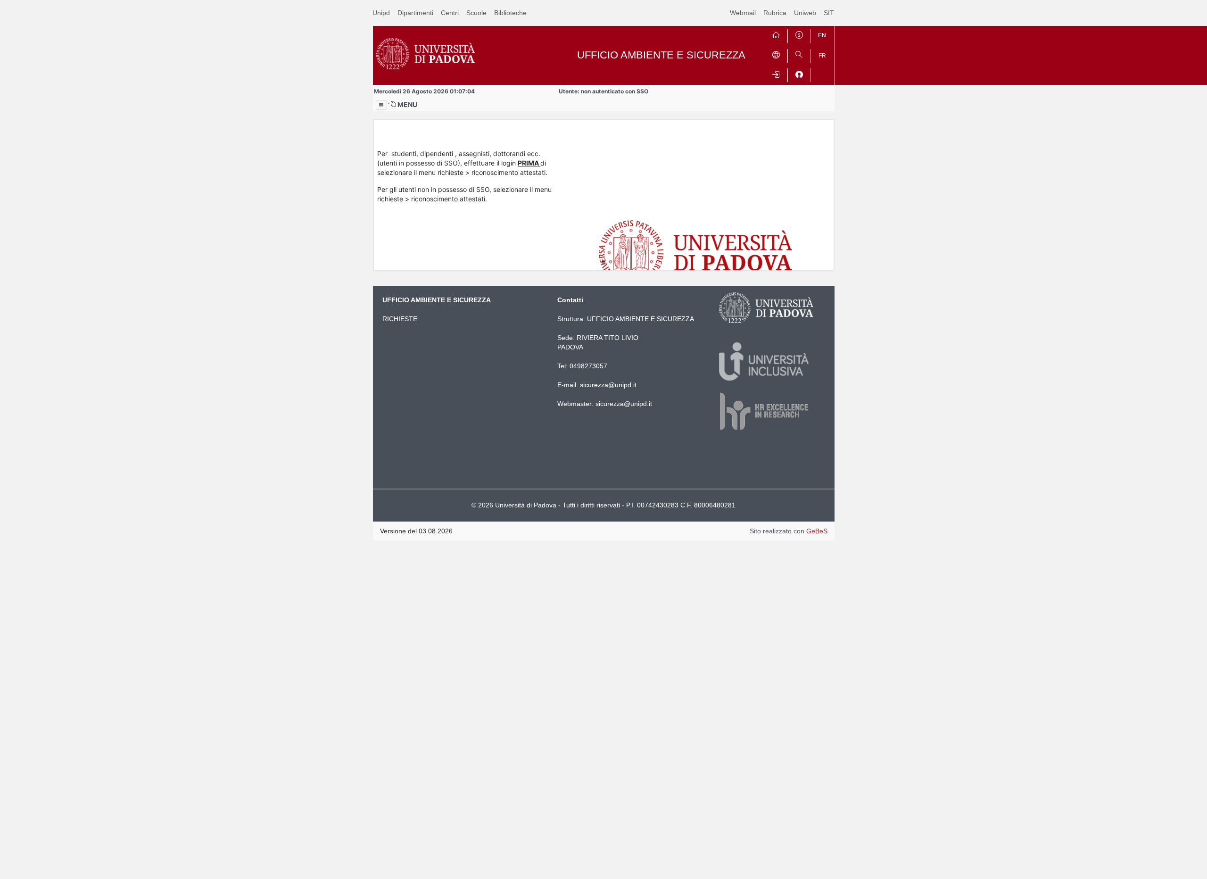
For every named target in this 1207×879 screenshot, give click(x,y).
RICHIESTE (399, 319)
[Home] (776, 34)
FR (822, 55)
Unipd (381, 13)
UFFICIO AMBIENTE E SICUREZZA (640, 319)
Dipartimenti (415, 13)
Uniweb (805, 13)
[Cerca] (799, 54)
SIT (829, 13)
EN (822, 35)
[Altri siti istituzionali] (776, 54)
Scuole (476, 13)
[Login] (776, 73)
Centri (450, 13)
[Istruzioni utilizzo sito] (799, 34)
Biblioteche (510, 13)
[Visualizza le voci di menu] (381, 105)
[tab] (603, 262)
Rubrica (774, 13)
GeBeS (816, 531)
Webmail (743, 13)
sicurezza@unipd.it (608, 385)
